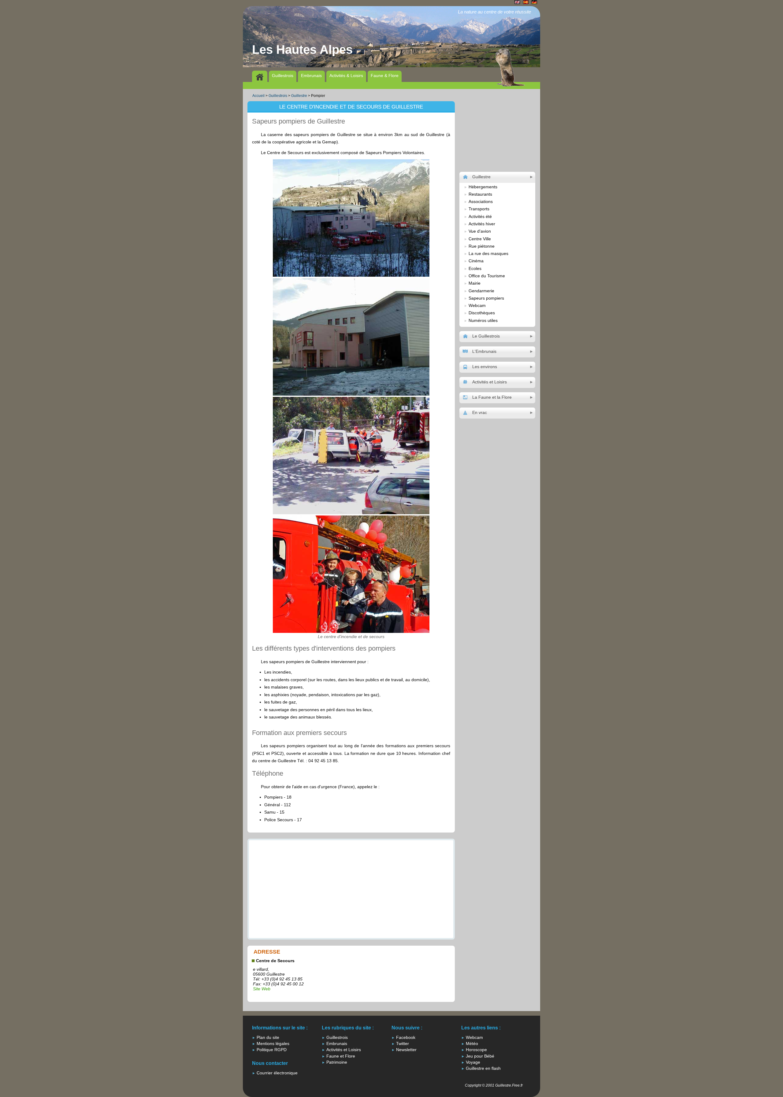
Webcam (477, 305)
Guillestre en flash (483, 1068)
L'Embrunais (484, 351)
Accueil (258, 96)
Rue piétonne (482, 246)
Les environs (484, 366)
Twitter (402, 1043)
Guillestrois (282, 75)
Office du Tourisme (487, 275)
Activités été (480, 216)
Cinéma (476, 260)
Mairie (475, 283)
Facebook (405, 1037)
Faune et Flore (340, 1056)
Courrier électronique (277, 1072)
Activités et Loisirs (489, 381)
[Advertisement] (354, 85)
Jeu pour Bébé (480, 1056)
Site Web (261, 988)
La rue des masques (488, 253)
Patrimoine (336, 1062)
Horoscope (476, 1049)
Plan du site (268, 1037)
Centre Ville (480, 238)
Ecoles (475, 268)
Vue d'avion (480, 231)
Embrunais (311, 75)
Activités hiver (482, 223)
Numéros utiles (483, 320)
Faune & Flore (385, 75)
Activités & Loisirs (346, 75)
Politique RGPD (272, 1049)
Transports (479, 208)
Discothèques (482, 312)
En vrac (479, 412)
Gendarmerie (481, 290)
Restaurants (480, 194)
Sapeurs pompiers (486, 298)
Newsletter (406, 1049)
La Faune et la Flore (492, 397)
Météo (472, 1043)
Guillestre (299, 96)
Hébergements (483, 186)
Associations (481, 201)
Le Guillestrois (486, 336)
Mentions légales (273, 1043)
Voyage (473, 1062)
